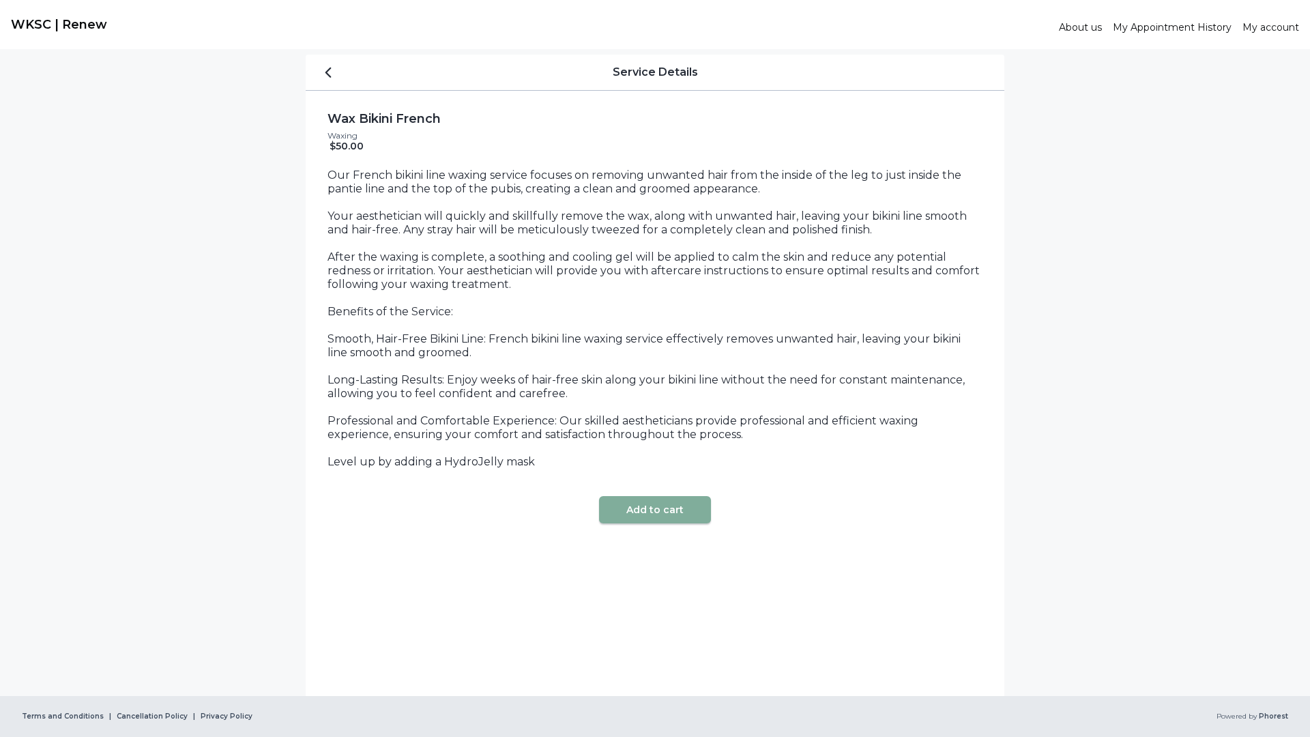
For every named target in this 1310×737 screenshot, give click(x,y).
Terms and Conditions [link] (63, 716)
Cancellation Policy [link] (152, 716)
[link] (529, 24)
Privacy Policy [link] (226, 716)
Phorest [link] (1273, 716)
